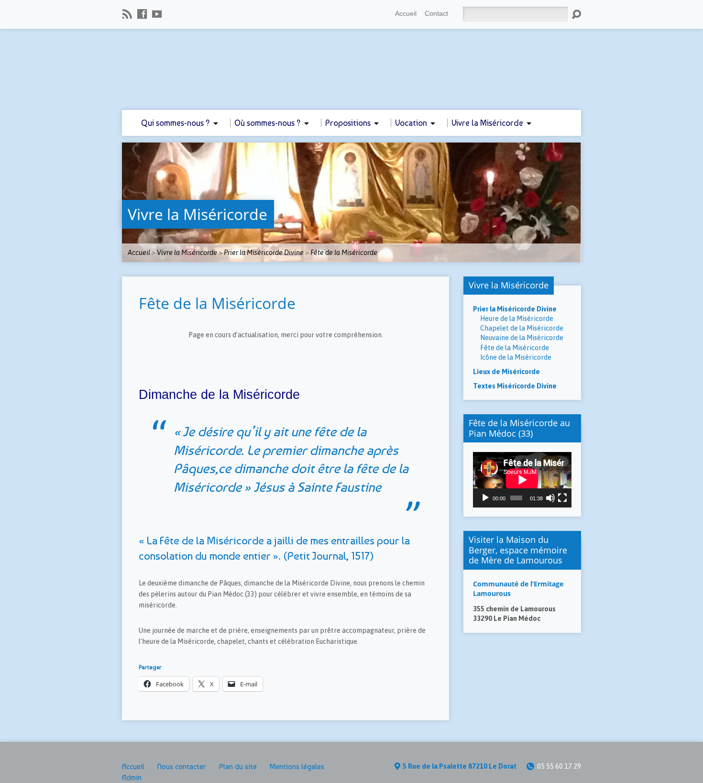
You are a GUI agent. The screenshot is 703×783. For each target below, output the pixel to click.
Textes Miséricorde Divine (515, 386)
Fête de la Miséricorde (343, 252)
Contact (436, 13)
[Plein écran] (562, 498)
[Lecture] (485, 498)
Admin (132, 777)
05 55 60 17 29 (559, 766)
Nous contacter (181, 766)
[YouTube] (157, 14)
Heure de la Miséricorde (516, 318)
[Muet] (550, 498)
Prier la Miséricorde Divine (264, 252)
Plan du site (238, 766)
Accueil (406, 13)
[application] (522, 479)
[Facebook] (142, 14)
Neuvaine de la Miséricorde (521, 338)
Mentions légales (297, 766)
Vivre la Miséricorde (197, 214)
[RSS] (127, 14)
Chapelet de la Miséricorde (521, 328)
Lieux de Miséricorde (506, 371)
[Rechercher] (576, 14)
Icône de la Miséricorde (515, 357)
